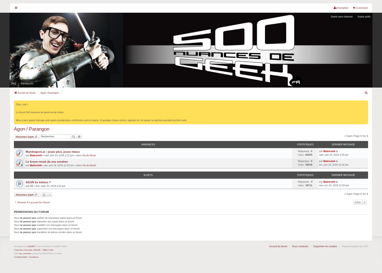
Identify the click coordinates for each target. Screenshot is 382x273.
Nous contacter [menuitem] (300, 246)
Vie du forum (89, 155)
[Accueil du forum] (191, 50)
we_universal (25, 253)
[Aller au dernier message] (337, 151)
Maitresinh (36, 155)
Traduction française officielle (27, 250)
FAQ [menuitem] (14, 83)
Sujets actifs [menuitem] (364, 16)
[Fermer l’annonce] (365, 102)
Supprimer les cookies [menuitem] (325, 246)
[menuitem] (366, 93)
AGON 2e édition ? (38, 182)
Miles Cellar (48, 250)
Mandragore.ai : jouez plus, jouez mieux (53, 151)
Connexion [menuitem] (362, 8)
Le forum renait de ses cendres (47, 161)
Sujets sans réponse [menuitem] (342, 16)
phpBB (31, 246)
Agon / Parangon (31, 129)
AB (31, 186)
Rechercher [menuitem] (27, 83)
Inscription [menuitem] (342, 8)
